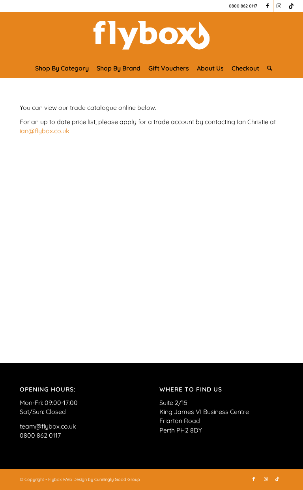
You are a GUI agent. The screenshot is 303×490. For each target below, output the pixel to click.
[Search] (267, 68)
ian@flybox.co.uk (44, 131)
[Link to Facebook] (267, 6)
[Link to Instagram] (279, 6)
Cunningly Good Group (117, 479)
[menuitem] (62, 68)
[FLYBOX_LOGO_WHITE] (151, 35)
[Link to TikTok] (291, 6)
